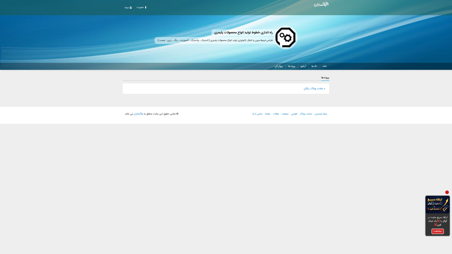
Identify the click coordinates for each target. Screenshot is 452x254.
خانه (325, 66)
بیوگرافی (279, 66)
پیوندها (291, 66)
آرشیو (303, 66)
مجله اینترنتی (321, 114)
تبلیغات (285, 114)
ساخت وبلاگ (306, 114)
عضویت (140, 7)
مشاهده (438, 231)
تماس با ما (257, 114)
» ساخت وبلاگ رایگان (314, 89)
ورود (126, 7)
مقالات (276, 114)
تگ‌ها (314, 66)
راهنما (267, 114)
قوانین (294, 114)
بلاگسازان (138, 114)
